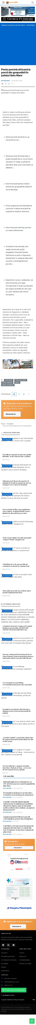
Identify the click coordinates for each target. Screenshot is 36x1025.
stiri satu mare (21, 380)
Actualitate (5, 80)
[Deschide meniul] (3, 2)
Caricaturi (4, 953)
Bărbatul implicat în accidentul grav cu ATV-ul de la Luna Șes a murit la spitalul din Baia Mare (19, 784)
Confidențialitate (24, 960)
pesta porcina (7, 382)
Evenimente (5, 970)
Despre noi (22, 956)
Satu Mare (8, 380)
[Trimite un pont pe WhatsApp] (31, 1021)
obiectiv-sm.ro (8, 985)
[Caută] (32, 2)
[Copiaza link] (12, 83)
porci (17, 382)
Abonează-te (11, 414)
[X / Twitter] (5, 83)
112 (34, 999)
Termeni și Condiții (25, 963)
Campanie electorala (8, 956)
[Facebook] (2, 83)
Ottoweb (3, 1011)
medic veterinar (7, 385)
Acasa (3, 424)
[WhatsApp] (9, 83)
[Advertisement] (18, 45)
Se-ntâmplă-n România (8, 960)
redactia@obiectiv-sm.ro (11, 982)
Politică (3, 967)
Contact (21, 953)
